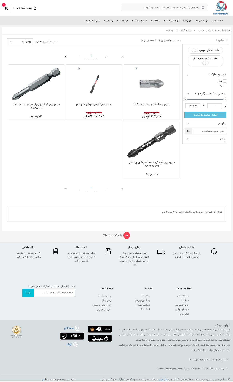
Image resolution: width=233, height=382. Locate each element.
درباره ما (185, 300)
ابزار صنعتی (203, 20)
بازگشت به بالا (112, 235)
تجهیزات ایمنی (140, 20)
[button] (24, 8)
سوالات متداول (143, 305)
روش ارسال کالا (104, 296)
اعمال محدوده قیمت (205, 115)
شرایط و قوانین (182, 310)
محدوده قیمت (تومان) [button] (210, 93)
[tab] (205, 74)
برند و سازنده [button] (217, 74)
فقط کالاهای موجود (209, 50)
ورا (221, 85)
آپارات (69, 344)
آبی (43, 379)
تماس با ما (184, 314)
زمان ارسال (106, 300)
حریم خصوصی (182, 305)
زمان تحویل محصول (101, 305)
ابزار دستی (123, 20)
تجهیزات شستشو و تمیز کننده (178, 20)
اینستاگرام (69, 328)
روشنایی (109, 20)
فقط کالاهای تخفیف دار (205, 58)
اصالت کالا (145, 310)
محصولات (212, 30)
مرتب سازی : (46, 41)
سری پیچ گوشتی (185, 30)
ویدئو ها (146, 296)
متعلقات (156, 20)
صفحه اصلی (217, 20)
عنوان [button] (222, 123)
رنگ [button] (223, 139)
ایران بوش (163, 379)
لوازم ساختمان (93, 20)
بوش (219, 81)
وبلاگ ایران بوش (142, 300)
